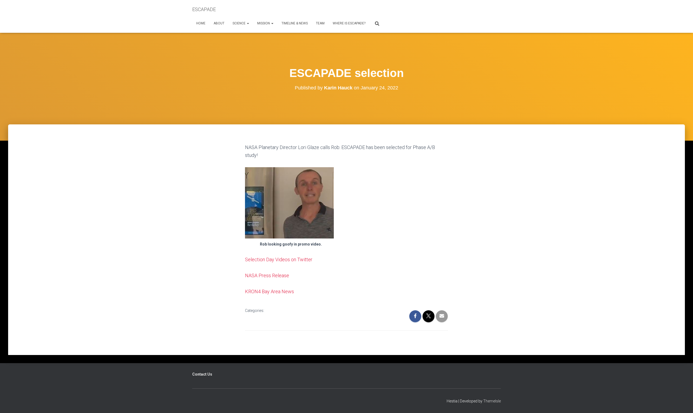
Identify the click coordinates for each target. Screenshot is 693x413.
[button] (247, 23)
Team (320, 23)
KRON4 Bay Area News (269, 291)
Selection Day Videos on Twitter (278, 259)
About (219, 23)
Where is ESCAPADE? (349, 23)
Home (200, 23)
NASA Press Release (267, 275)
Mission (264, 23)
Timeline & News (295, 23)
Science (239, 23)
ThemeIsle (492, 401)
